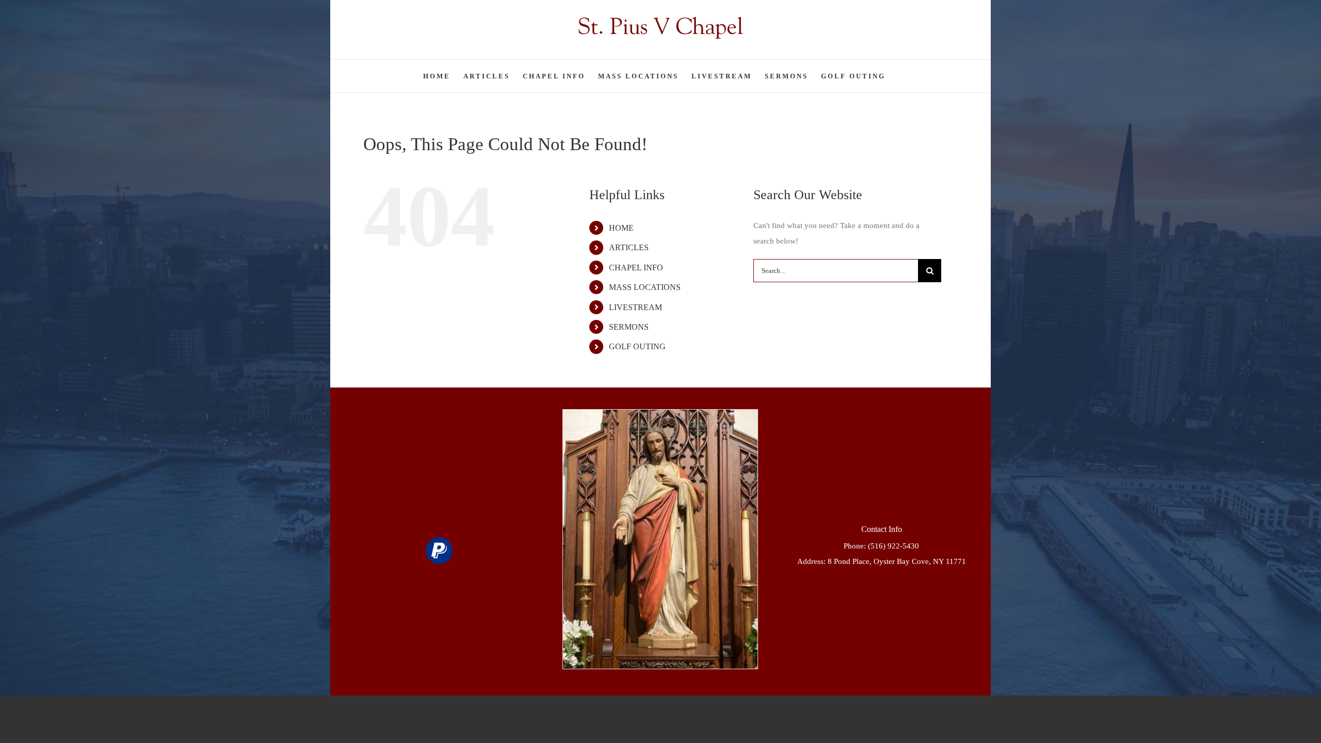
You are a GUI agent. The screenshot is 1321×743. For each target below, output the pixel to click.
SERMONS (629, 326)
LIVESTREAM (635, 307)
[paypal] (439, 550)
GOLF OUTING (637, 346)
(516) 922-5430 (893, 546)
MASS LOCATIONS (645, 287)
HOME (621, 227)
